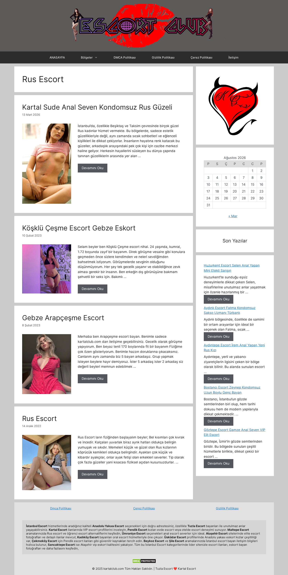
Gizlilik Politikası (163, 57)
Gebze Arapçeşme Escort (63, 318)
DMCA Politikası (125, 57)
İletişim (233, 57)
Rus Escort (39, 418)
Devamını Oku (92, 168)
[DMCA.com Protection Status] (144, 562)
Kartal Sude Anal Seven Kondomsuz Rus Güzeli (97, 107)
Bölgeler (87, 57)
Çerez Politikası (201, 57)
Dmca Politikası (60, 508)
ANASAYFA (57, 57)
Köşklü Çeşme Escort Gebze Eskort (79, 228)
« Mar (232, 216)
